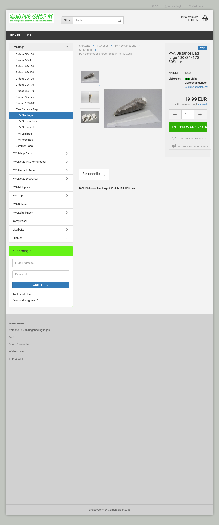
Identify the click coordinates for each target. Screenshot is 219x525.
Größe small (26, 127)
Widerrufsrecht (18, 351)
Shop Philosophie (19, 344)
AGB (11, 336)
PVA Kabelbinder (22, 212)
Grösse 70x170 (25, 84)
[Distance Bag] (133, 107)
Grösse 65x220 (25, 72)
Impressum (16, 358)
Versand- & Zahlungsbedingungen (29, 330)
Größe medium (28, 121)
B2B (28, 35)
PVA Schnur (19, 204)
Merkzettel (197, 6)
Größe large (26, 115)
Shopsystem (96, 509)
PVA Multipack (21, 187)
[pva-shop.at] (32, 18)
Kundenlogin (174, 6)
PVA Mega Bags (22, 153)
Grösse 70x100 (25, 78)
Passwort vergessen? (25, 300)
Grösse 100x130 (25, 103)
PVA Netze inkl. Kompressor (29, 161)
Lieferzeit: (173, 78)
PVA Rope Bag (24, 139)
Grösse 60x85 (24, 60)
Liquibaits (18, 229)
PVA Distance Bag (27, 109)
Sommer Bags (24, 145)
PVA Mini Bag (24, 133)
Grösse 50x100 (25, 54)
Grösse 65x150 (25, 66)
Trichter (17, 237)
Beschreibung (94, 173)
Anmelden (41, 284)
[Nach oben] (207, 519)
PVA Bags (18, 47)
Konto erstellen (21, 294)
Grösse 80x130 (25, 90)
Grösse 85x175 (25, 97)
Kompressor (19, 221)
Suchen (14, 35)
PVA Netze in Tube (23, 170)
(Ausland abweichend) (196, 87)
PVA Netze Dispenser (25, 178)
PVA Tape (18, 195)
